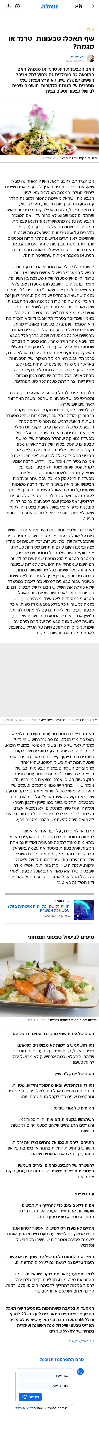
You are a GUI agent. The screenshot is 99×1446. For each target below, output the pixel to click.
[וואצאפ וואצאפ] (17, 6)
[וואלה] (49, 6)
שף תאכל (87, 1341)
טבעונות (74, 1341)
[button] (78, 6)
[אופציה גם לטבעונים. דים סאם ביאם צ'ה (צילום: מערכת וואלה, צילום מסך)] (49, 683)
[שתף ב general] (8, 6)
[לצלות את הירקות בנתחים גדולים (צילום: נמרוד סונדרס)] (49, 983)
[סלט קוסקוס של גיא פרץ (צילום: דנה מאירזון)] (49, 131)
